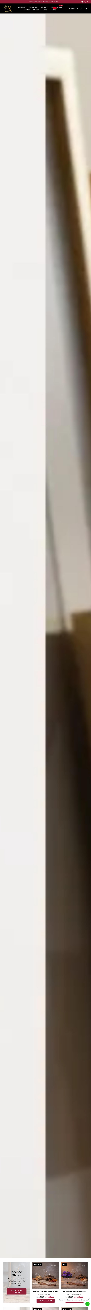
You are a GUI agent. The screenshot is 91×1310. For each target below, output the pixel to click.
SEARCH (74, 8)
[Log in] (81, 8)
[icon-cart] (86, 8)
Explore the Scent (45, 1301)
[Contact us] (87, 1304)
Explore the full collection (16, 1291)
